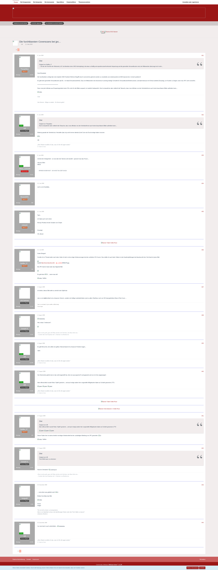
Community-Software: (109, 564)
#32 (203, 114)
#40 (203, 371)
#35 (203, 211)
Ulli (22, 44)
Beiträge (18, 74)
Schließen (202, 567)
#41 (203, 416)
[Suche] (202, 2)
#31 (203, 55)
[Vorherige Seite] (14, 49)
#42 (203, 448)
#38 (203, 315)
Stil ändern (202, 559)
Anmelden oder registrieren (190, 2)
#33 (203, 155)
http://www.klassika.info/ (48, 263)
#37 (203, 287)
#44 (203, 522)
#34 (203, 183)
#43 (203, 485)
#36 (203, 250)
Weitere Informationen (192, 567)
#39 (203, 343)
